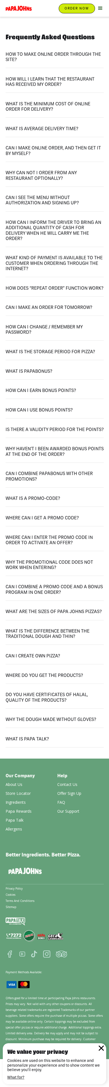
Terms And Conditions (20, 900)
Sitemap (11, 907)
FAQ (61, 802)
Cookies (10, 894)
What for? (15, 1077)
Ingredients (16, 802)
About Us (14, 784)
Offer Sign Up (69, 793)
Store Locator (18, 793)
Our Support (68, 811)
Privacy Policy (14, 888)
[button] (99, 8)
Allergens (14, 829)
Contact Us (67, 784)
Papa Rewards (19, 811)
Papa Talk (14, 820)
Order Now (77, 8)
